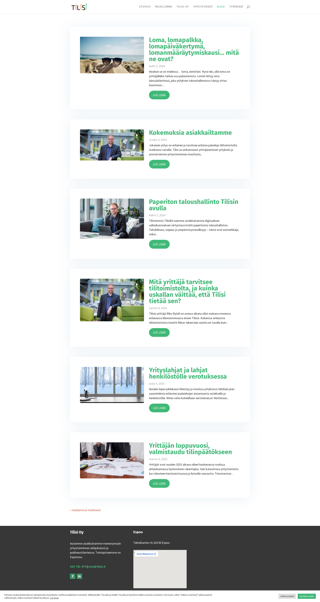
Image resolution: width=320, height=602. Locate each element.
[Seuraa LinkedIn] (79, 576)
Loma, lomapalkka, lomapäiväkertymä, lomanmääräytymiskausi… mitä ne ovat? (194, 49)
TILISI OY (183, 7)
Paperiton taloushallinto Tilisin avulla (193, 205)
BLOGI (221, 7)
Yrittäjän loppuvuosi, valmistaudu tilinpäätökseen (190, 449)
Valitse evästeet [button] (287, 596)
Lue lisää (54, 597)
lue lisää (159, 95)
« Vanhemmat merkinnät (85, 510)
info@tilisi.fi (97, 566)
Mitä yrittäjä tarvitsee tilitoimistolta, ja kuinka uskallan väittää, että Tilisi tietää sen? (187, 291)
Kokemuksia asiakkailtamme (190, 132)
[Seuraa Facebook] (72, 576)
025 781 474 (78, 566)
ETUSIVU (145, 7)
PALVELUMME (163, 7)
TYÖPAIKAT (236, 7)
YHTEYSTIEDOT (203, 7)
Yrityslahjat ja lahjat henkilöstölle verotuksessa (188, 373)
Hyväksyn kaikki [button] (307, 596)
